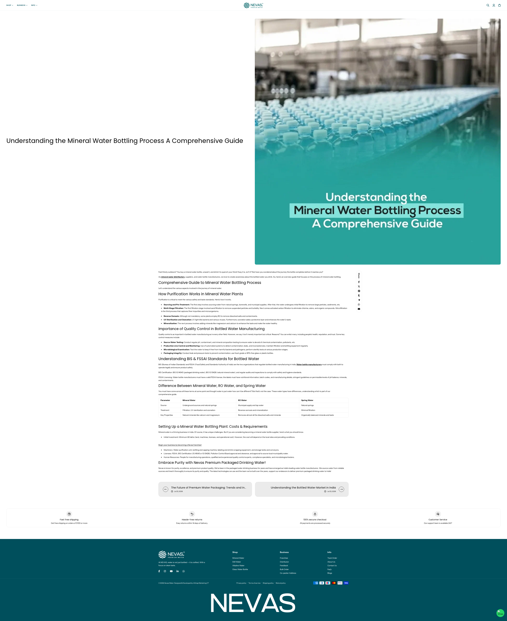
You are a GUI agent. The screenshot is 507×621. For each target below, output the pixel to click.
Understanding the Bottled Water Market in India (303, 487)
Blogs (329, 573)
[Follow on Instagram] (165, 571)
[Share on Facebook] (359, 282)
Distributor (284, 562)
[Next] (341, 489)
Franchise (284, 558)
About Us (331, 562)
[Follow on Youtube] (171, 571)
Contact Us (332, 565)
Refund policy (281, 583)
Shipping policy (268, 583)
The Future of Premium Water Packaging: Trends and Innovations (209, 487)
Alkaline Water (238, 565)
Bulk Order (284, 569)
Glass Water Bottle (240, 569)
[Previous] (165, 489)
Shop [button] (8, 5)
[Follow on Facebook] (159, 571)
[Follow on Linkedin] (178, 571)
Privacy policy (241, 583)
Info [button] (33, 5)
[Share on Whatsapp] (359, 304)
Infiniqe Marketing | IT (201, 583)
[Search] (488, 5)
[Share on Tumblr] (359, 295)
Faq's (329, 569)
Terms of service (254, 583)
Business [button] (21, 5)
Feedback (284, 565)
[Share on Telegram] (359, 300)
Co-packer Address (288, 573)
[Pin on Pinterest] (359, 291)
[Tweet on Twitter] (359, 286)
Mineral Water (238, 558)
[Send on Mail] (359, 309)
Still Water (236, 562)
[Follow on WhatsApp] (184, 571)
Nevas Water (169, 583)
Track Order (332, 558)
